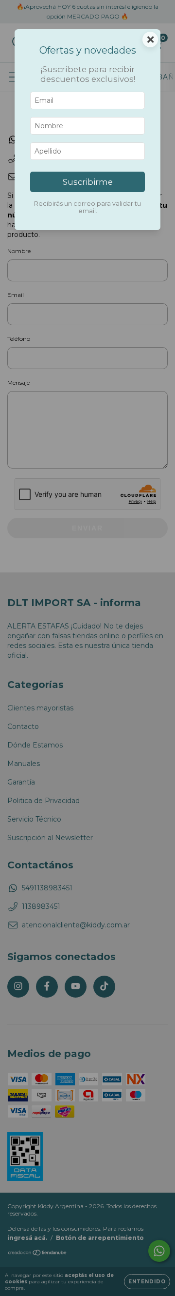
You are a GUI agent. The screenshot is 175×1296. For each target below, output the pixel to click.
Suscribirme (88, 182)
